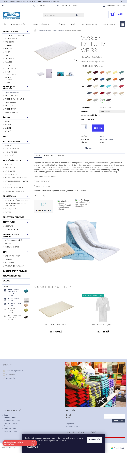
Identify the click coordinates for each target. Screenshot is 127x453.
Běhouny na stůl (12, 247)
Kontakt (6, 426)
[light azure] (108, 86)
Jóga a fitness (11, 152)
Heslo (68, 417)
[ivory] (95, 86)
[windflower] (108, 100)
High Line (8, 49)
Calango (8, 62)
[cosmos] (121, 72)
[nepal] (89, 93)
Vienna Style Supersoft (15, 35)
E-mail (68, 415)
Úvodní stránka (5, 24)
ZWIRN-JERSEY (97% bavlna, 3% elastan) (16, 204)
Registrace (121, 5)
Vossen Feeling (11, 96)
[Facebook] (3, 6)
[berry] (95, 72)
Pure (7, 55)
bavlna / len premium (14, 188)
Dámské (8, 125)
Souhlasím (94, 439)
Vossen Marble (11, 102)
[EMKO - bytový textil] (11, 15)
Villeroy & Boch (11, 229)
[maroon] (121, 86)
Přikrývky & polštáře (13, 217)
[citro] (115, 72)
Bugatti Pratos (11, 112)
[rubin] (102, 93)
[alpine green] (89, 72)
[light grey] (115, 86)
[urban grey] (95, 100)
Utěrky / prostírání (13, 240)
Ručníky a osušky (12, 256)
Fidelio (7, 65)
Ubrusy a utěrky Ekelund (11, 235)
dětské (8, 131)
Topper (8, 212)
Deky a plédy (9, 222)
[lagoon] (102, 86)
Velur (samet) (10, 209)
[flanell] (121, 79)
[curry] (89, 79)
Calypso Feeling (11, 39)
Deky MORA (9, 263)
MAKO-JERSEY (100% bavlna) (16, 200)
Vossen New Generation (15, 99)
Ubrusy (8, 244)
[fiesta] (115, 79)
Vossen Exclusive (12, 92)
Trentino (9, 80)
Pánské (8, 128)
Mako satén (10, 168)
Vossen (102, 136)
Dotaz (91, 148)
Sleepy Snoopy (11, 69)
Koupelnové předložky (42, 24)
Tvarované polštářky (14, 266)
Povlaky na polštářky (14, 191)
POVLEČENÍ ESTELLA (12, 160)
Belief (7, 52)
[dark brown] (95, 79)
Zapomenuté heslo (73, 426)
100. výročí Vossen (12, 276)
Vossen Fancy (10, 109)
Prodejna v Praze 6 (10, 423)
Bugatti (8, 77)
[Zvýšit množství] (86, 125)
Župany (62, 24)
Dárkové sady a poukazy (15, 271)
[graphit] (89, 86)
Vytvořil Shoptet (119, 448)
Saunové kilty (11, 145)
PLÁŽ (73, 24)
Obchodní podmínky (11, 431)
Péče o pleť (9, 155)
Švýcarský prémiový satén (16, 181)
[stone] (115, 93)
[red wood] (95, 93)
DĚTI (5, 252)
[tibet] (121, 93)
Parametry (48, 155)
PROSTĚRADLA (109, 24)
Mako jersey (10, 164)
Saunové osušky (12, 149)
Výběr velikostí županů (12, 420)
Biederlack (9, 226)
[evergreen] (108, 79)
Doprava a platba (10, 429)
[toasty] (89, 100)
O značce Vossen (10, 418)
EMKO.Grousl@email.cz (14, 371)
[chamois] (108, 72)
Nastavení (32, 447)
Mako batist (10, 171)
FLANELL (8, 184)
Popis (38, 155)
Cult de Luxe (10, 42)
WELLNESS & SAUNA (89, 24)
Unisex (7, 121)
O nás (6, 415)
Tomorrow (9, 59)
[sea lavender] (108, 93)
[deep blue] (102, 79)
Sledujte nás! (10, 378)
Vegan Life (9, 45)
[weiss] (102, 100)
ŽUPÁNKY (8, 259)
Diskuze (61, 155)
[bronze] (102, 72)
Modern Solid (11, 74)
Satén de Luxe (10, 174)
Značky (6, 281)
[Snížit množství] (86, 128)
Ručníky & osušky (18, 24)
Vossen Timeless (12, 106)
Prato (8, 82)
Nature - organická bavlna (16, 178)
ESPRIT (7, 72)
